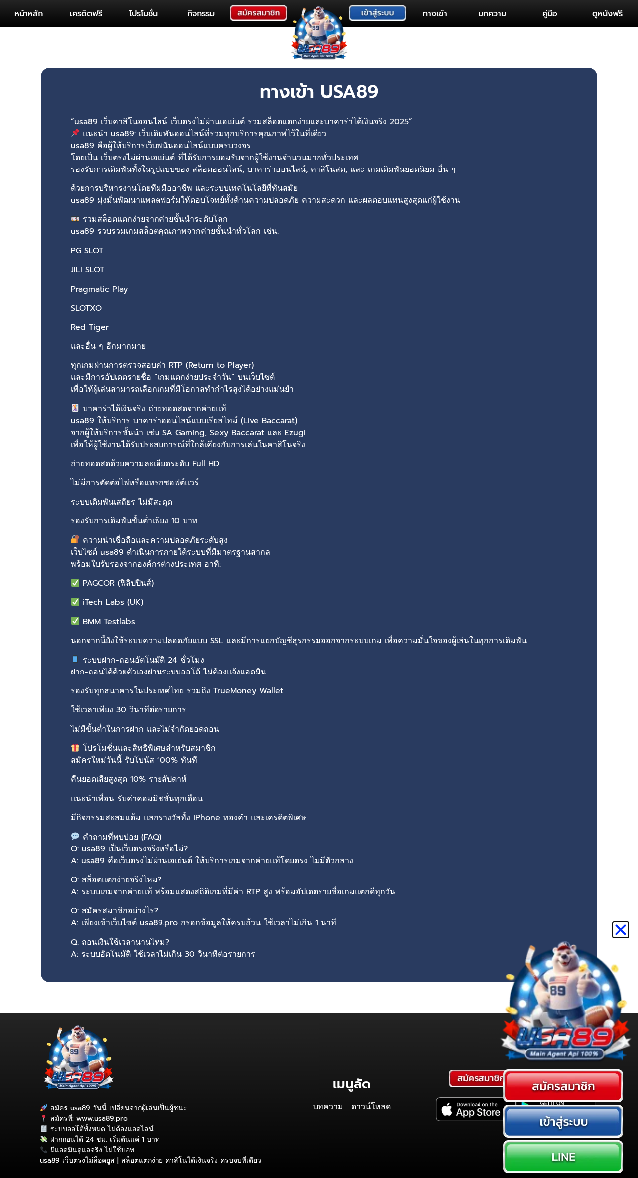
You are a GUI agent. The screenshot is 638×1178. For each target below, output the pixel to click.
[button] (620, 929)
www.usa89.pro (102, 1118)
